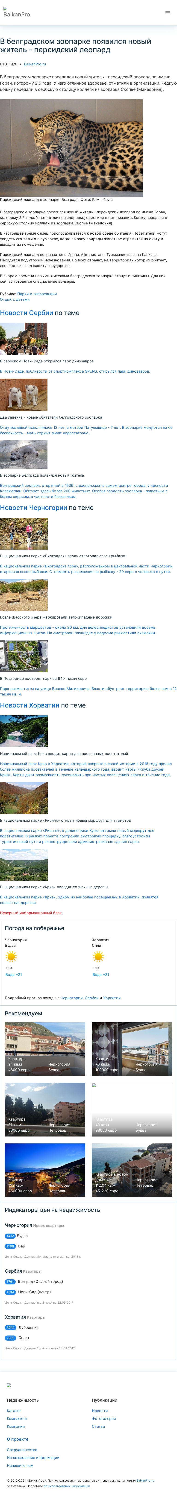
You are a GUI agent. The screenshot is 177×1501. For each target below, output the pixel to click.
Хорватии (112, 998)
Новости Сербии (26, 313)
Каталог (14, 1410)
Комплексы (17, 1418)
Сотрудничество (22, 1449)
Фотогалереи (104, 1418)
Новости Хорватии (29, 705)
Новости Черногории (33, 508)
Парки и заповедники (37, 293)
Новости (100, 1410)
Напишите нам (20, 1465)
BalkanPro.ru (35, 64)
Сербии (92, 998)
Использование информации (33, 1457)
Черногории (72, 998)
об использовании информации (67, 1486)
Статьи (98, 1426)
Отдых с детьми (15, 299)
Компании (16, 1426)
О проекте (18, 1439)
